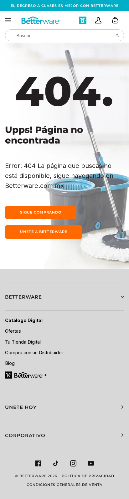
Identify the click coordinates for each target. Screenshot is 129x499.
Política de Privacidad (88, 476)
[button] (64, 297)
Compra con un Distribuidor (34, 352)
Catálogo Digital (24, 320)
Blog (10, 363)
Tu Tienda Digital (23, 342)
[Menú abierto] (13, 20)
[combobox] (64, 35)
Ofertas (13, 331)
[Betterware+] (26, 375)
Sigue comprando (40, 212)
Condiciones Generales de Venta (64, 484)
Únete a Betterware (43, 231)
